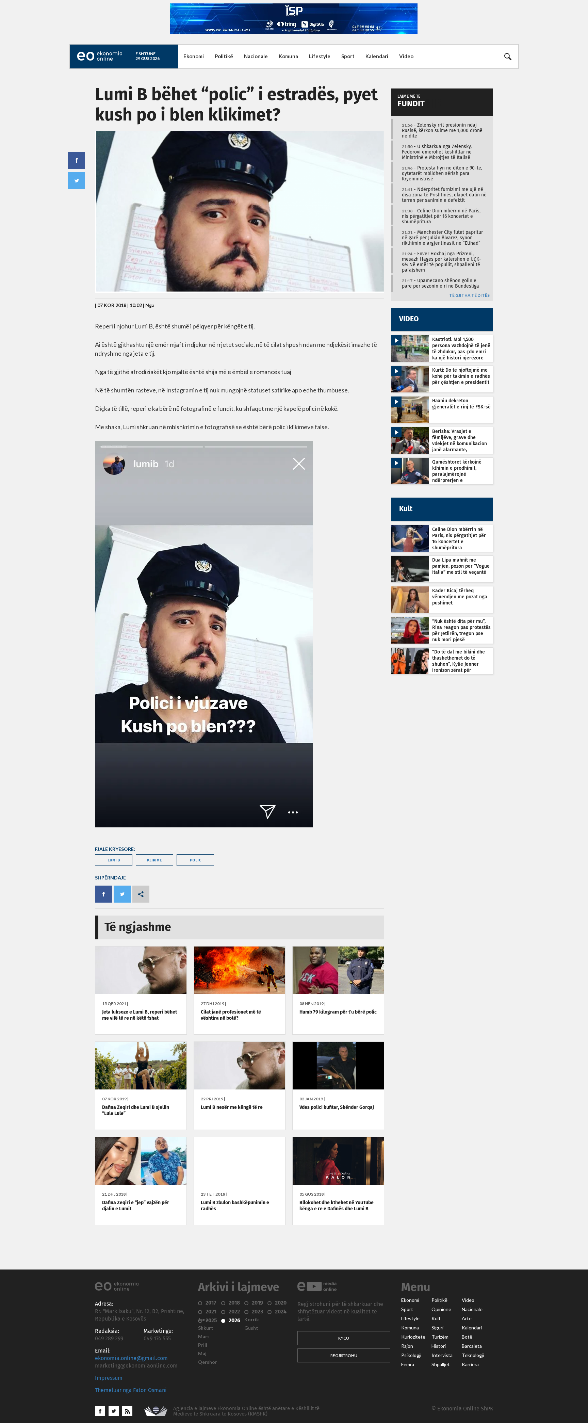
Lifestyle (319, 56)
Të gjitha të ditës (469, 295)
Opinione (441, 1309)
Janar (204, 1319)
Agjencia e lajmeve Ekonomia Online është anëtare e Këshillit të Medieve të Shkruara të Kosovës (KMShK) (246, 1411)
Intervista (442, 1355)
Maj (202, 1353)
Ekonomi (193, 56)
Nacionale (256, 56)
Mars (204, 1336)
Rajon (407, 1346)
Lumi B (114, 859)
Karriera (470, 1364)
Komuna (288, 56)
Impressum (108, 1378)
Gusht (251, 1328)
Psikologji (411, 1355)
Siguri (437, 1327)
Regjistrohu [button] (343, 1355)
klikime (154, 859)
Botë (467, 1337)
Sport (348, 56)
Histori (438, 1346)
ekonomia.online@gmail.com (131, 1358)
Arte (467, 1318)
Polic (195, 859)
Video (406, 56)
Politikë (224, 56)
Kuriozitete (413, 1337)
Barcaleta (472, 1346)
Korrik (251, 1319)
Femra (407, 1364)
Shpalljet (440, 1364)
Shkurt (205, 1328)
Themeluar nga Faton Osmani (131, 1390)
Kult (436, 1318)
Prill (202, 1345)
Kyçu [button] (343, 1338)
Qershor (207, 1362)
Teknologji (473, 1355)
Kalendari (376, 56)
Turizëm (439, 1337)
